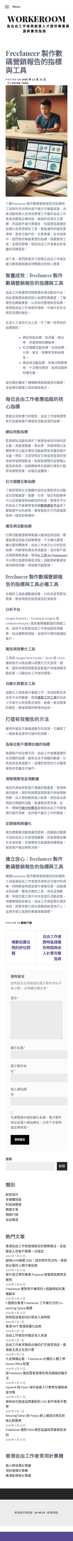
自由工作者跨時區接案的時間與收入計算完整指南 (52, 947)
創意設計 (12, 1195)
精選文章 (12, 1210)
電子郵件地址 (19, 1068)
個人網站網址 (19, 1091)
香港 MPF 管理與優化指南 (23, 1326)
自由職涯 (12, 1220)
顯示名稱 (18, 1048)
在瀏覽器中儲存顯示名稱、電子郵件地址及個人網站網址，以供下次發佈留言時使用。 (36, 1122)
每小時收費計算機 (18, 1466)
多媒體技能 (14, 1200)
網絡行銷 (26, 922)
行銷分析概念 (27, 808)
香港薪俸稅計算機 (18, 1476)
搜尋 (9, 1159)
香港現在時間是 (23, 1512)
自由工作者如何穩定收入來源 (26, 1335)
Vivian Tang (20, 83)
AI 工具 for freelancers (52, 555)
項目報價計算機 (17, 1471)
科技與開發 (14, 1205)
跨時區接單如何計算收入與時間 (28, 1317)
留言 (15, 998)
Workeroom (36, 19)
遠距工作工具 (47, 697)
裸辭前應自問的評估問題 (21, 947)
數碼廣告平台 (50, 506)
